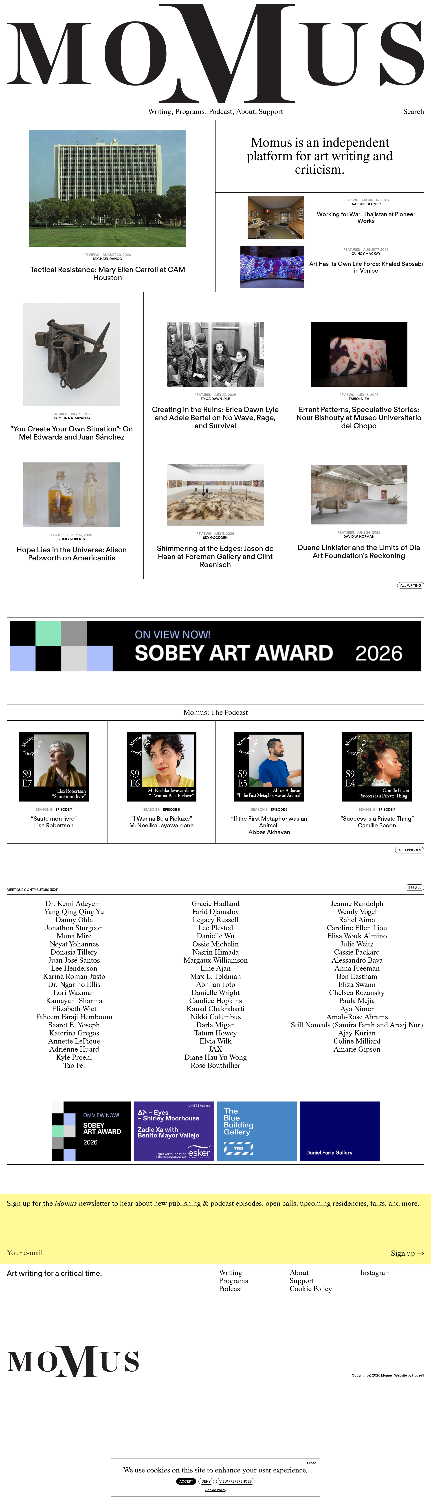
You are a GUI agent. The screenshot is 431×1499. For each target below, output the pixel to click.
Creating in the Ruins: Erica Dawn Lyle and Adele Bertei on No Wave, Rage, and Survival (215, 417)
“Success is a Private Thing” (377, 818)
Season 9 (44, 810)
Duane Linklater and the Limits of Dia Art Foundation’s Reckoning (359, 551)
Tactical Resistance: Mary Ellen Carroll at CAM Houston (107, 273)
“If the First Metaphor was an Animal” (269, 822)
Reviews (92, 255)
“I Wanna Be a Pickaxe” (161, 818)
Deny (206, 1481)
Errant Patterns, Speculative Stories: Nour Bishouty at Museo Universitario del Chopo (359, 417)
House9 (418, 1375)
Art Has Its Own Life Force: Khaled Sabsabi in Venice (366, 267)
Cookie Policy (215, 1490)
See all (414, 888)
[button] (312, 1463)
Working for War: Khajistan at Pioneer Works (366, 217)
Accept (186, 1481)
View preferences (235, 1481)
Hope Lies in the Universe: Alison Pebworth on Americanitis (72, 553)
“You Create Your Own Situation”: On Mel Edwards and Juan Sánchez (71, 432)
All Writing (410, 586)
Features (351, 250)
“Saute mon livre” (54, 818)
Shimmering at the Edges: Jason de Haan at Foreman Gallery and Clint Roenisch (215, 556)
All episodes (409, 850)
